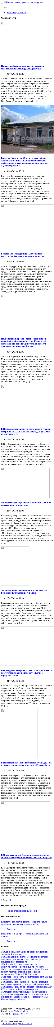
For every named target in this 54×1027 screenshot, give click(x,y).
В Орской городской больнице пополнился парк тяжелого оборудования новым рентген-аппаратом (26, 856)
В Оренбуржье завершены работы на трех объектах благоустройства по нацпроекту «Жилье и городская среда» (27, 673)
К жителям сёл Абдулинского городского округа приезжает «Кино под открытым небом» (24, 923)
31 (10, 900)
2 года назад (12, 929)
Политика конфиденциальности (17, 1023)
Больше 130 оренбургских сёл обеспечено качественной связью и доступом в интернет (23, 255)
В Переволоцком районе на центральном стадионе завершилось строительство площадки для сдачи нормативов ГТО (26, 431)
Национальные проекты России (22, 911)
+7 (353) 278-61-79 (19, 1014)
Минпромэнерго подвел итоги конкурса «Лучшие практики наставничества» (26, 503)
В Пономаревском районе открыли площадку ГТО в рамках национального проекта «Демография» (26, 764)
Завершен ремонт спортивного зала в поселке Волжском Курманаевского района (24, 591)
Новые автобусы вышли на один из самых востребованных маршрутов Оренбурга (22, 67)
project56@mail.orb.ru (16, 12)
